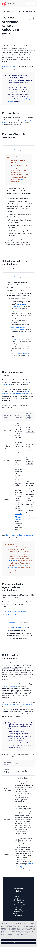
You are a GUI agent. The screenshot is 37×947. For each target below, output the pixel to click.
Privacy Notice (16, 934)
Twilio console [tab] (10, 150)
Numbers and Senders (23, 334)
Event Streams (12, 561)
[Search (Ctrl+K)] (28, 3)
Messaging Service (17, 339)
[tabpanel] (18, 200)
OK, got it (18, 940)
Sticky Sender (15, 353)
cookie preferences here (27, 931)
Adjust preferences (18, 942)
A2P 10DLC (21, 304)
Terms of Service (8, 936)
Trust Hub (24, 179)
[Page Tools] (34, 11)
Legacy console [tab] (24, 150)
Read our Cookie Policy (6, 945)
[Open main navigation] (33, 3)
